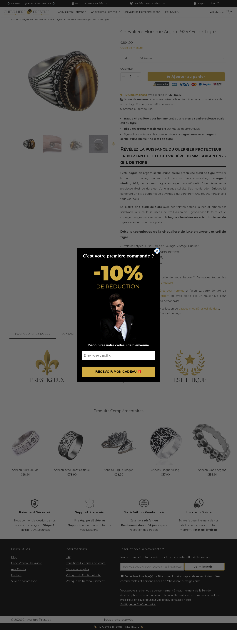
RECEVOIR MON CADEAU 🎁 (118, 371)
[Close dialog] (157, 251)
